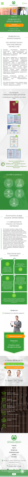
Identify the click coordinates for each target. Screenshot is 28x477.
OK (14, 474)
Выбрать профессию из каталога (14, 364)
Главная (14, 445)
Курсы (14, 448)
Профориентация (14, 452)
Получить (14, 25)
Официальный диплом (15, 336)
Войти (25, 3)
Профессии (14, 450)
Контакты (14, 457)
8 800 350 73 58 (6, 8)
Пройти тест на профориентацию (14, 367)
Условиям (18, 472)
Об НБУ (14, 454)
